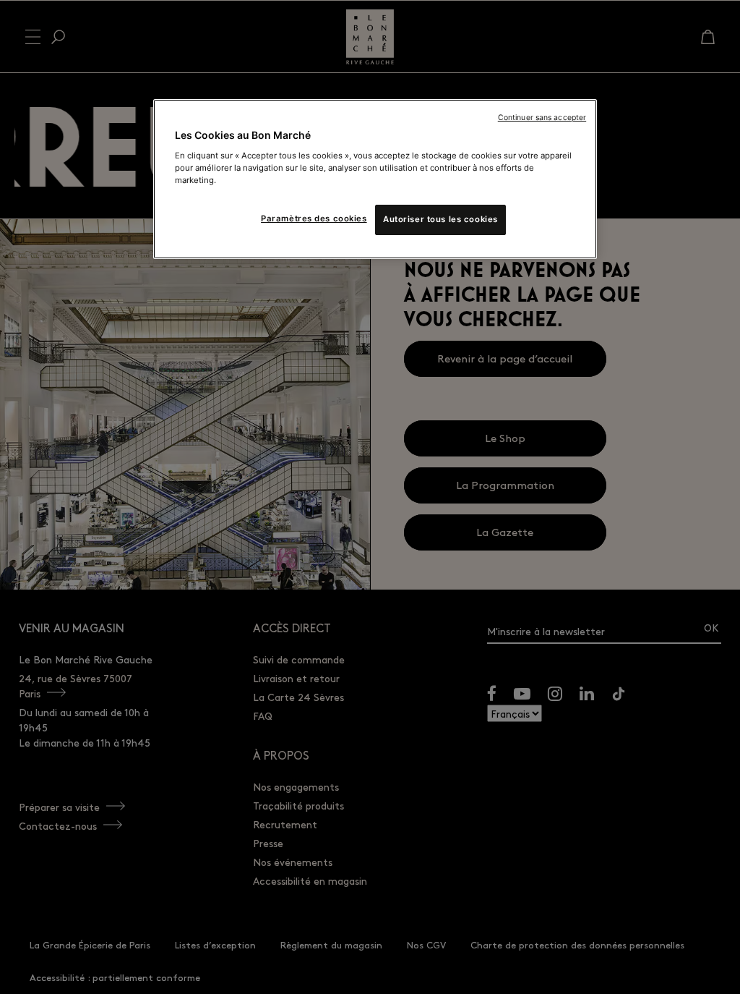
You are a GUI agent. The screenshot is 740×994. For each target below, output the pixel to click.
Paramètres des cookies (314, 218)
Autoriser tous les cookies (440, 219)
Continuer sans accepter (542, 117)
